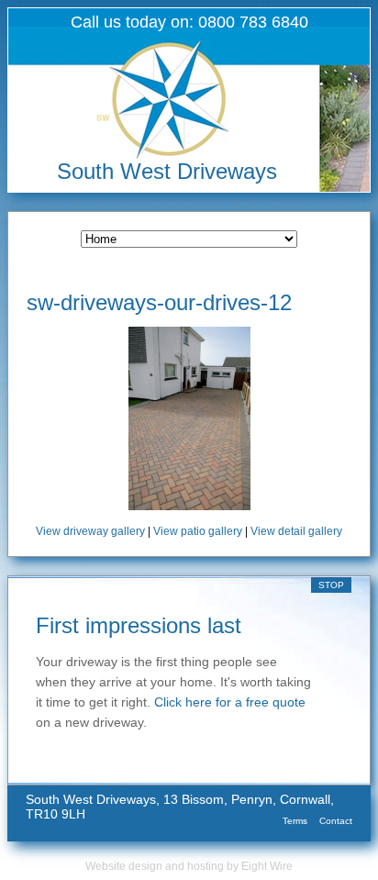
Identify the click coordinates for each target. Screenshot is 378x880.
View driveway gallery (90, 531)
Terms (295, 821)
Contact (335, 821)
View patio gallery (197, 531)
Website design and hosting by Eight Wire (189, 866)
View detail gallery (296, 531)
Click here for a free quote (230, 702)
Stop (331, 585)
